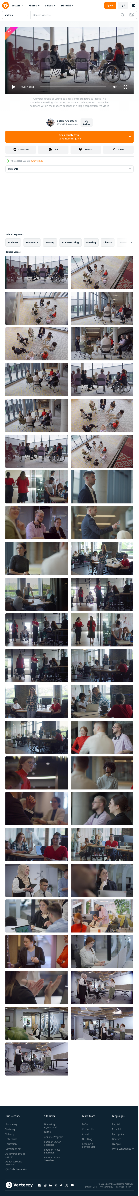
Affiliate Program (53, 1135)
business (13, 241)
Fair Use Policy (123, 1187)
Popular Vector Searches (51, 1142)
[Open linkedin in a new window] (50, 1187)
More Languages (119, 1147)
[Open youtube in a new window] (72, 1187)
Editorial (66, 5)
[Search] (123, 15)
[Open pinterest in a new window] (56, 1187)
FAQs (83, 1122)
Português (115, 1132)
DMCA (46, 1130)
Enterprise (11, 1137)
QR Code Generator (11, 1169)
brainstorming (70, 241)
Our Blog (86, 1137)
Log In (123, 5)
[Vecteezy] (5, 5)
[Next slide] (125, 241)
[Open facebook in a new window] (39, 1187)
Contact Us (87, 1127)
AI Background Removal (13, 1162)
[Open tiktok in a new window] (61, 1187)
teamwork (32, 241)
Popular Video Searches (51, 1157)
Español (114, 1127)
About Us (86, 1132)
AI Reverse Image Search (15, 1154)
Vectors (16, 5)
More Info (13, 167)
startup (50, 241)
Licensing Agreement (49, 1124)
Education (11, 1142)
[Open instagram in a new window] (45, 1187)
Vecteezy (10, 1127)
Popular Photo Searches (51, 1150)
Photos (32, 5)
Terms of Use (90, 1187)
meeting (91, 241)
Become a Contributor (87, 1144)
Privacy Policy (107, 1187)
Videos (49, 5)
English (114, 1122)
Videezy (9, 1132)
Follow (86, 124)
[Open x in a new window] (66, 1187)
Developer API (13, 1147)
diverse (107, 241)
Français (114, 1142)
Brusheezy (11, 1122)
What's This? (37, 160)
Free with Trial (69, 136)
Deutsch (114, 1137)
